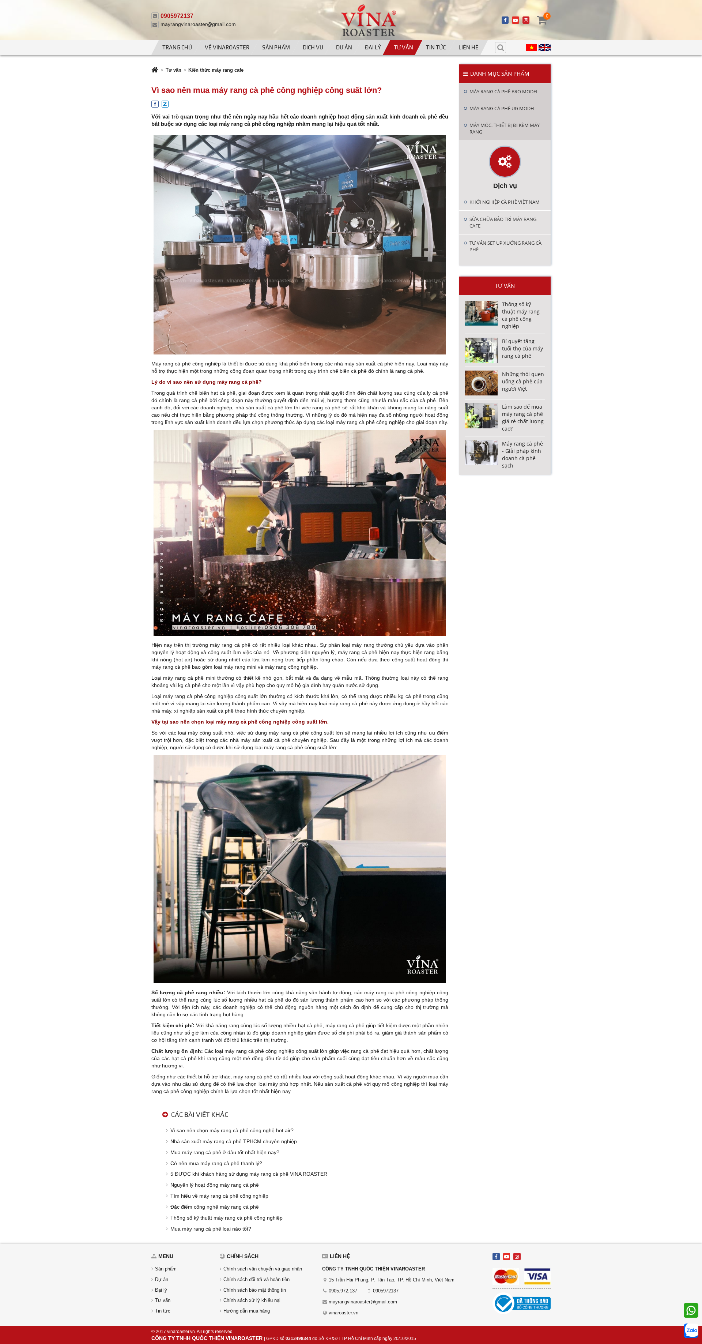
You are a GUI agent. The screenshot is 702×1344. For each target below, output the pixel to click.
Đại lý (373, 47)
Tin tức (436, 47)
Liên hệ (468, 47)
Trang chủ (177, 47)
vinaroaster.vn (343, 1312)
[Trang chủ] (154, 71)
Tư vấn (403, 47)
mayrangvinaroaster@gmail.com (198, 24)
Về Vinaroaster (227, 47)
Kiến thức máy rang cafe (216, 70)
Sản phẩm (276, 47)
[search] (500, 47)
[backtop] (690, 540)
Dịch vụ (313, 47)
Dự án (344, 47)
